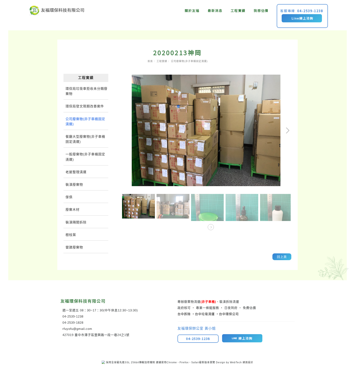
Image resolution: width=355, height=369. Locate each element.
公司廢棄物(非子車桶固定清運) (189, 61)
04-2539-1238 (310, 10)
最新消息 (215, 10)
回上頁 (282, 257)
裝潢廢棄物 (74, 184)
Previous (128, 77)
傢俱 (69, 197)
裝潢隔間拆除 (76, 222)
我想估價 (261, 10)
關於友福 (192, 10)
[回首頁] (56, 10)
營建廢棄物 (74, 247)
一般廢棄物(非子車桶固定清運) (85, 157)
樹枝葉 (71, 235)
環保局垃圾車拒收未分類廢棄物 (86, 91)
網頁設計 (248, 362)
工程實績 (238, 10)
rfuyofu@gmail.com (77, 328)
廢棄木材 (73, 209)
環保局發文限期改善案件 (85, 106)
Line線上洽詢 (301, 18)
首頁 (150, 61)
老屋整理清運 (76, 172)
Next (273, 77)
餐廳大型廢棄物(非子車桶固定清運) (85, 139)
